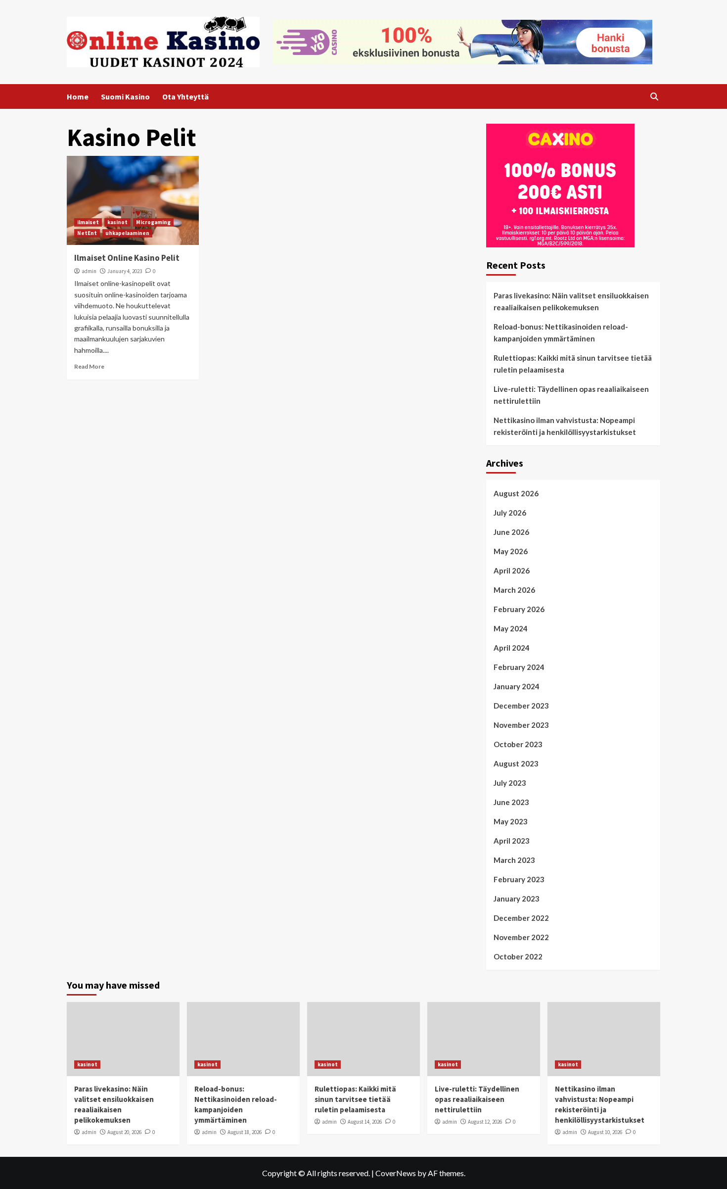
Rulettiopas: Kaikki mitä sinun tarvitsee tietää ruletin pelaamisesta (573, 363)
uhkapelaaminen (127, 233)
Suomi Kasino (125, 96)
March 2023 (514, 860)
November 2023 (521, 724)
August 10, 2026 (605, 1132)
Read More (89, 366)
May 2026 (511, 551)
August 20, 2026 (124, 1132)
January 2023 (517, 898)
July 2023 (510, 782)
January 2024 (517, 686)
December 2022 (521, 917)
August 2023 (516, 763)
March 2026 (514, 589)
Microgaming (153, 222)
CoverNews (395, 1173)
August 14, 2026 (365, 1121)
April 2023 (512, 840)
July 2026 (510, 512)
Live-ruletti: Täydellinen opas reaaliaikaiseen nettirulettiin (571, 394)
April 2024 (512, 647)
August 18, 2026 (244, 1132)
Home (78, 96)
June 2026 (511, 531)
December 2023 (521, 705)
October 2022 (518, 956)
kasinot (117, 222)
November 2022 (521, 937)
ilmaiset (88, 222)
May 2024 (511, 628)
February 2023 (519, 879)
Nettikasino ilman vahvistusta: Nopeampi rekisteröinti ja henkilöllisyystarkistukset (565, 426)
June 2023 (511, 802)
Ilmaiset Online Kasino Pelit (127, 257)
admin (89, 271)
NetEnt (87, 233)
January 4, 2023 (124, 271)
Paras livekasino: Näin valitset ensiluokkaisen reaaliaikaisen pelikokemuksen (571, 301)
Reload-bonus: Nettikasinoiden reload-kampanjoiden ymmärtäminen (561, 332)
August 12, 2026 (485, 1121)
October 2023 (518, 744)
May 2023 (511, 821)
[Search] (654, 96)
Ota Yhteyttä (185, 96)
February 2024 (519, 667)
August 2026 (516, 493)
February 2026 (519, 609)
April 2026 (512, 570)
